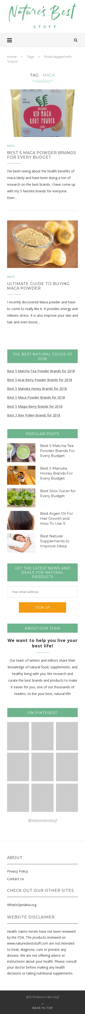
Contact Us (15, 879)
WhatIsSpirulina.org (21, 904)
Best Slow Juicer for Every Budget (58, 493)
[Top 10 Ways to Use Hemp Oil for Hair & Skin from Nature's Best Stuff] (42, 797)
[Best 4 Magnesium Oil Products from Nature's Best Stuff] (67, 767)
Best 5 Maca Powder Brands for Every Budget (41, 155)
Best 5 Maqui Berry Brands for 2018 (34, 406)
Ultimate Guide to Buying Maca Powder (38, 286)
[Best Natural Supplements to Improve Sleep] (21, 543)
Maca (10, 145)
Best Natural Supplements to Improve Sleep (54, 541)
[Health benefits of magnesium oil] (18, 736)
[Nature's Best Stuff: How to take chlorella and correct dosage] (67, 797)
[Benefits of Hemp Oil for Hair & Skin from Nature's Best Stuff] (18, 797)
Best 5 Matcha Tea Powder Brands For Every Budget (57, 450)
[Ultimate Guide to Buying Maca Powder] (42, 244)
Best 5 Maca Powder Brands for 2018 (36, 397)
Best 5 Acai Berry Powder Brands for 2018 (39, 380)
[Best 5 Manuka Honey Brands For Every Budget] (21, 475)
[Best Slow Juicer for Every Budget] (21, 497)
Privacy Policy (17, 871)
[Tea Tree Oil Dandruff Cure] (18, 767)
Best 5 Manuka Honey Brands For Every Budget (56, 473)
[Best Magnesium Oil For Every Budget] (42, 736)
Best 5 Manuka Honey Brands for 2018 (37, 388)
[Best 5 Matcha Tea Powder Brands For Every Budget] (21, 452)
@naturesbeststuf (42, 820)
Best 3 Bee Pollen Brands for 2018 (33, 415)
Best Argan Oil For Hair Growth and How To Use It (56, 518)
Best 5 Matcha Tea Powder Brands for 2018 (41, 371)
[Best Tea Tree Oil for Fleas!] (67, 736)
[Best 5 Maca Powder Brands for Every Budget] (42, 113)
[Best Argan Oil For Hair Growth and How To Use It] (21, 520)
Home (12, 56)
